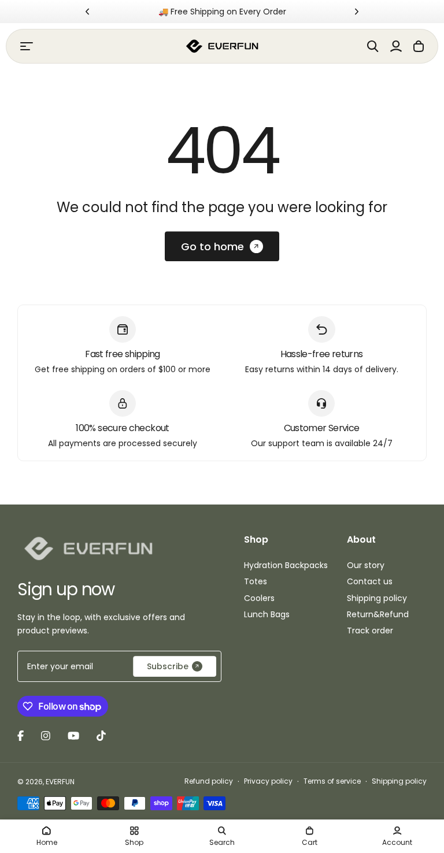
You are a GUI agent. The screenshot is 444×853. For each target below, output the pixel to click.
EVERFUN (60, 782)
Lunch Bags (267, 614)
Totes (255, 581)
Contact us (370, 581)
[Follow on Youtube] (73, 735)
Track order (370, 630)
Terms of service (332, 781)
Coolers (259, 598)
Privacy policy (268, 781)
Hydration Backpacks (286, 565)
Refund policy (208, 781)
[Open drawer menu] (26, 46)
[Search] (373, 46)
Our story (365, 565)
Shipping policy (377, 598)
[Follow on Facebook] (20, 735)
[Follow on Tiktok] (101, 735)
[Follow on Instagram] (45, 735)
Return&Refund (378, 614)
